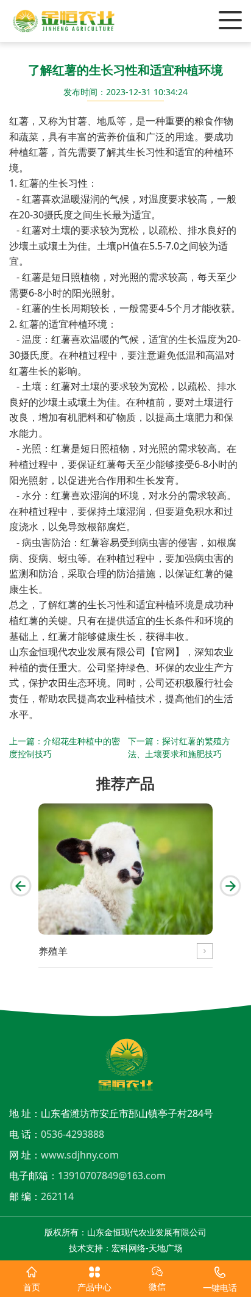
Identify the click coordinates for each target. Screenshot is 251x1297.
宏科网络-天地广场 (147, 1248)
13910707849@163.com (112, 1175)
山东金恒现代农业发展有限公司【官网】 (97, 651)
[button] (20, 885)
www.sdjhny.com (80, 1155)
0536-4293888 (72, 1134)
